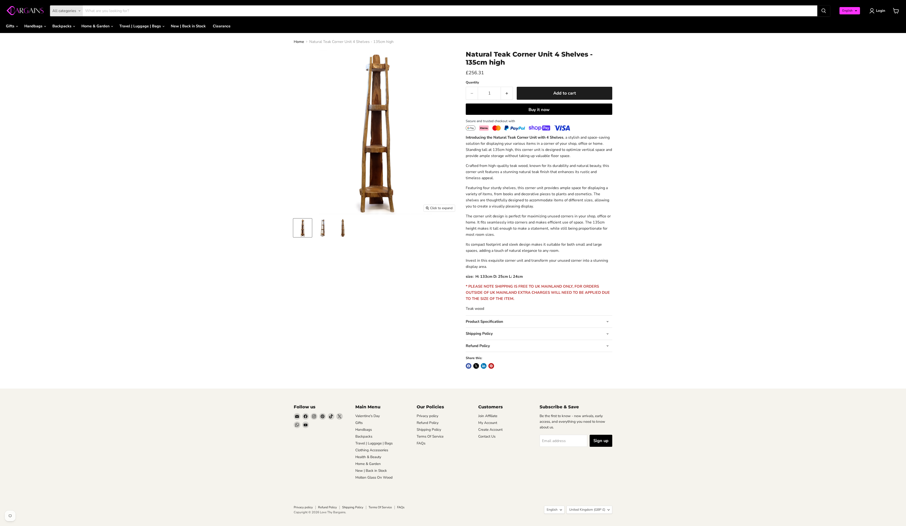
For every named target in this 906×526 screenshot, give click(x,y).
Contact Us (486, 436)
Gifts (10, 26)
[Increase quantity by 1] (507, 93)
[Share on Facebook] (468, 366)
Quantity (472, 82)
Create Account (490, 429)
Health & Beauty (368, 457)
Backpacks (62, 26)
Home (299, 42)
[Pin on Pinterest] (491, 366)
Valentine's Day (367, 416)
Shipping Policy (429, 429)
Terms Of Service (430, 436)
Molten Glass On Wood (374, 477)
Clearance (222, 26)
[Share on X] (476, 366)
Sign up (600, 440)
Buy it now (538, 109)
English (552, 509)
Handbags (33, 26)
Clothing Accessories (371, 450)
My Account (487, 422)
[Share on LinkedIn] (484, 366)
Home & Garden (95, 26)
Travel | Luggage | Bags (140, 26)
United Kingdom (587, 509)
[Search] (823, 10)
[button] (849, 10)
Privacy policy (427, 416)
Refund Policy (428, 422)
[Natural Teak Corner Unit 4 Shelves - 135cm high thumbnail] (302, 228)
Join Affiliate (487, 416)
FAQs (421, 443)
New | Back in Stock (188, 26)
